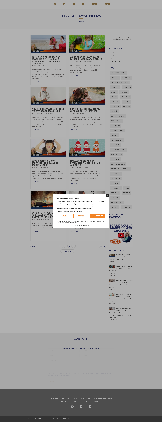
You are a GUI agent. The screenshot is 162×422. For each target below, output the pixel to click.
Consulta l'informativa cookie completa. (69, 211)
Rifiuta (64, 216)
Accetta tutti (98, 216)
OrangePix (86, 225)
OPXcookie (76, 225)
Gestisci (81, 216)
